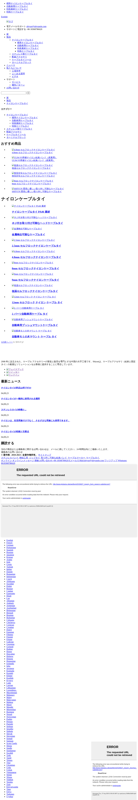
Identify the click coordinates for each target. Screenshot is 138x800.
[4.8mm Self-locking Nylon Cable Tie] (33, 251)
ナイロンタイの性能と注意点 (15, 431)
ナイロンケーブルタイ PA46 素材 (31, 211)
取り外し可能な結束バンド (54, 458)
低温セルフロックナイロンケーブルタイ (31, 168)
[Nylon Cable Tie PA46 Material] (29, 206)
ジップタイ (34, 458)
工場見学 (16, 71)
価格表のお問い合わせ (12, 452)
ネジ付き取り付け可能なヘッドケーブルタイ (37, 223)
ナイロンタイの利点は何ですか (16, 388)
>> (11, 342)
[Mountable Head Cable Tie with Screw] (34, 217)
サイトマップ (44, 455)
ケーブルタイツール (21, 59)
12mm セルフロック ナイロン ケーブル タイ (37, 302)
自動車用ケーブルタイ (17, 6)
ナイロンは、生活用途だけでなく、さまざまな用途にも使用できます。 (35, 420)
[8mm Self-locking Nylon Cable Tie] (32, 263)
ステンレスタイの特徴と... (13, 409)
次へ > (7, 342)
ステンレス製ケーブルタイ (25, 54)
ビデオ (15, 76)
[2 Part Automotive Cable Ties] (28, 308)
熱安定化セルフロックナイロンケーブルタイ (33, 176)
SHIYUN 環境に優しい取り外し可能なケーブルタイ (37, 191)
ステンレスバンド (9, 458)
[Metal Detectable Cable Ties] (27, 229)
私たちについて (14, 68)
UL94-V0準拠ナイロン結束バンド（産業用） (33, 160)
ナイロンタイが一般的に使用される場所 (20, 398)
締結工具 (23, 458)
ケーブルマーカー (76, 458)
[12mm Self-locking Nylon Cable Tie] (34, 297)
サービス (16, 82)
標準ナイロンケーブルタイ (19, 3)
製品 (8, 37)
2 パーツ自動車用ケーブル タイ (30, 313)
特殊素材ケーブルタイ (17, 9)
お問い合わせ (12, 88)
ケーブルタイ (92, 458)
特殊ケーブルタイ (15, 12)
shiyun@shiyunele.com (36, 26)
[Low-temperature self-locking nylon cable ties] (32, 285)
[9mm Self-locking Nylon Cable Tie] (32, 274)
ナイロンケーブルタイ (22, 40)
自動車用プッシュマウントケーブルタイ (35, 325)
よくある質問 (18, 74)
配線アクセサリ (19, 57)
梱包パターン (18, 85)
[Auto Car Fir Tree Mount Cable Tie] (32, 331)
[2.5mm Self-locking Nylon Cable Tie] (33, 240)
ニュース (10, 65)
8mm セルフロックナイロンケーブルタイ (31, 184)
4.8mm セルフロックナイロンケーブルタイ (32, 152)
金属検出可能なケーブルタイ (28, 234)
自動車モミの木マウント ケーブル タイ (34, 336)
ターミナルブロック (21, 62)
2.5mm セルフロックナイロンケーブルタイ (36, 245)
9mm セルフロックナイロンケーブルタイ (35, 279)
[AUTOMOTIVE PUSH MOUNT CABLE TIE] (32, 319)
